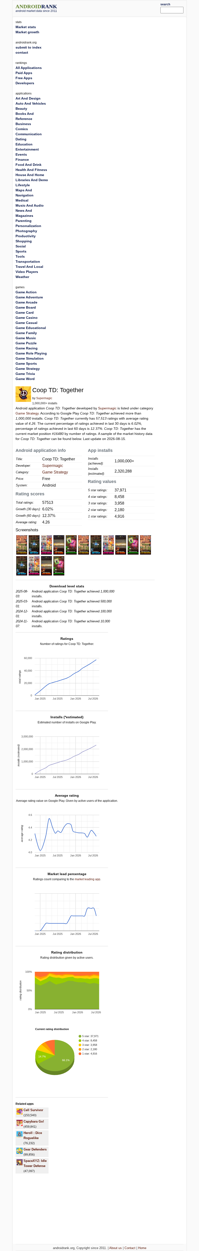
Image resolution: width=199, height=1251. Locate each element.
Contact (129, 1248)
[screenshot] (22, 545)
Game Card (25, 312)
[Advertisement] (116, 7)
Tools (20, 256)
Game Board (26, 307)
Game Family (26, 333)
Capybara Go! (34, 1121)
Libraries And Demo (32, 180)
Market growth (27, 32)
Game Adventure (29, 297)
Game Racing (27, 348)
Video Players (27, 272)
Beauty (21, 108)
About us (115, 1248)
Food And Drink (28, 165)
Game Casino (27, 318)
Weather (22, 277)
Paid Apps (24, 73)
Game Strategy (27, 413)
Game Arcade (26, 302)
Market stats (26, 27)
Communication (29, 134)
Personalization (28, 226)
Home (142, 1248)
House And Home (30, 175)
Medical (22, 200)
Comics (22, 129)
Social (21, 246)
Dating (21, 139)
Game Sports (26, 363)
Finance (22, 159)
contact (22, 52)
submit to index (28, 47)
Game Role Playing (31, 353)
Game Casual (26, 323)
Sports (21, 251)
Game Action (26, 292)
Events (21, 154)
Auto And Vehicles (31, 103)
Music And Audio (30, 205)
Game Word (25, 379)
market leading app (87, 879)
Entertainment (27, 149)
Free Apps (24, 78)
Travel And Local (29, 267)
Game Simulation (30, 358)
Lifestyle (23, 185)
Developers (25, 83)
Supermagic (44, 398)
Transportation (28, 261)
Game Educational (31, 328)
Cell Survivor (33, 1110)
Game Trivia (25, 374)
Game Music (26, 338)
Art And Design (28, 98)
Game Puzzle (26, 343)
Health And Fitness (31, 170)
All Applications (29, 68)
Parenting (24, 221)
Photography (26, 231)
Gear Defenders (35, 1149)
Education (24, 144)
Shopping (24, 241)
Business (23, 124)
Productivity (26, 236)
